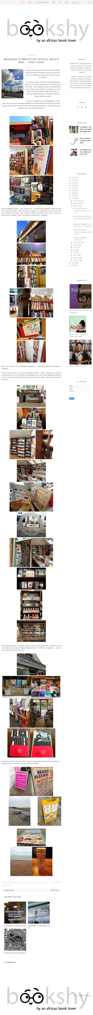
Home (23, 2)
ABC (60, 2)
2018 (73, 185)
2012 (73, 263)
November (77, 203)
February (76, 258)
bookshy (30, 67)
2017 (73, 188)
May (74, 250)
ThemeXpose (87, 995)
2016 (73, 191)
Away (66, 2)
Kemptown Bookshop (27, 366)
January (76, 260)
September (77, 242)
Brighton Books (24, 882)
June (75, 247)
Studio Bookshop (6, 885)
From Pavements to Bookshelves (15, 953)
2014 (73, 196)
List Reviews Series (42, 2)
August (76, 245)
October (76, 206)
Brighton (16, 882)
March (75, 255)
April (75, 253)
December (77, 201)
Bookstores (31, 55)
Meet (53, 2)
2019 (73, 183)
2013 (73, 198)
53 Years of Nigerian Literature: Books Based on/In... (82, 232)
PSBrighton (50, 101)
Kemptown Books (35, 882)
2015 (73, 193)
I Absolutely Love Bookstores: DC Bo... (15, 927)
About (31, 2)
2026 (73, 178)
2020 (73, 180)
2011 (72, 265)
